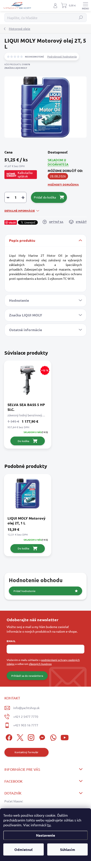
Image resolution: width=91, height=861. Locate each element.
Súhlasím (67, 849)
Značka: (15, 67)
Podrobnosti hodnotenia (62, 56)
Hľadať (81, 17)
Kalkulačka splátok (25, 174)
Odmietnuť (23, 849)
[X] (19, 737)
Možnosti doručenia (63, 184)
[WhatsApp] (52, 737)
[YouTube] (65, 737)
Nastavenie (45, 835)
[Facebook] (8, 737)
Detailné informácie (19, 210)
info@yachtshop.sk (26, 708)
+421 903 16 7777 (25, 725)
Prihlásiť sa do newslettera (27, 675)
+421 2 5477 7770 (25, 716)
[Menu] (85, 5)
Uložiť (12, 222)
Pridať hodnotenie (24, 591)
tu (49, 825)
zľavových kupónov (40, 664)
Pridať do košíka (45, 197)
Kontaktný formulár (26, 752)
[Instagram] (30, 737)
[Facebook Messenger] (41, 737)
